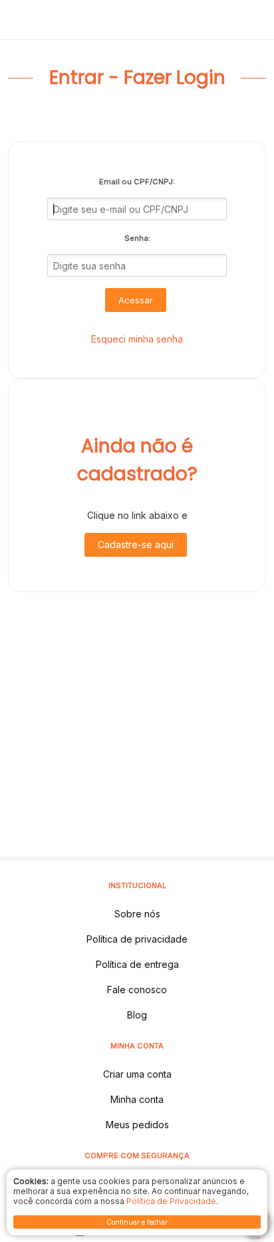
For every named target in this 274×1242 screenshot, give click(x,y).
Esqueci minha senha (137, 339)
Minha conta (137, 1099)
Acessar (135, 300)
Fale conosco (137, 989)
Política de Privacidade (171, 1201)
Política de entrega (137, 964)
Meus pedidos (137, 1124)
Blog (137, 1014)
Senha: (137, 238)
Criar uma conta (137, 1074)
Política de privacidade (137, 939)
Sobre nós (137, 913)
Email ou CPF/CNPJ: (137, 181)
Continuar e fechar (137, 1222)
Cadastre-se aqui (136, 544)
